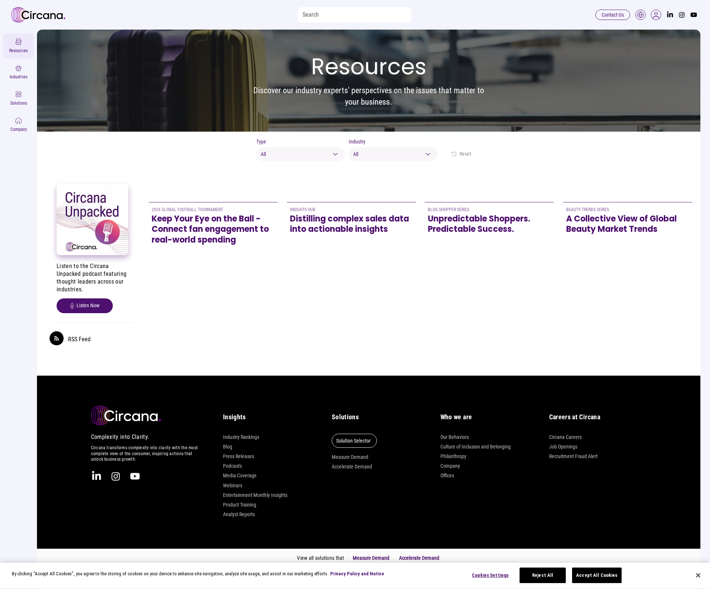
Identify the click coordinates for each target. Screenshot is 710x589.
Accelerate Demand (352, 467)
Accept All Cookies (596, 575)
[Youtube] (693, 14)
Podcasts (232, 466)
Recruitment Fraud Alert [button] (573, 456)
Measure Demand (350, 457)
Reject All (542, 575)
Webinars (232, 485)
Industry (357, 141)
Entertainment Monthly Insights (255, 495)
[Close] (698, 575)
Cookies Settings (490, 575)
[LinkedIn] (670, 14)
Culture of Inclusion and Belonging (475, 447)
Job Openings (563, 447)
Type (261, 141)
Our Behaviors (454, 437)
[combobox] (300, 154)
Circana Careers (565, 437)
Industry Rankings (241, 437)
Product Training (239, 505)
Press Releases (238, 456)
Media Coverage (240, 475)
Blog (227, 447)
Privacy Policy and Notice (357, 573)
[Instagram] (682, 14)
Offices (447, 475)
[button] (656, 15)
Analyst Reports (239, 514)
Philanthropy (453, 456)
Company (450, 466)
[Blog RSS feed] (57, 338)
